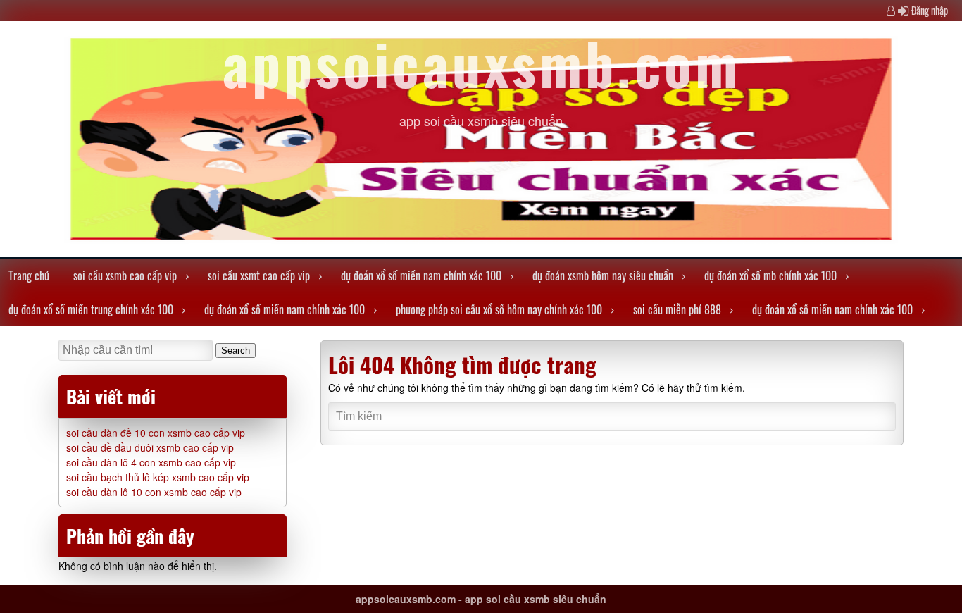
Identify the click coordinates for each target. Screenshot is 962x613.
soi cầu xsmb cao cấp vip (125, 275)
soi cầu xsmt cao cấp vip (259, 275)
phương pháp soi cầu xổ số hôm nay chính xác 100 (499, 309)
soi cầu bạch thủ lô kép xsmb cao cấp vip (157, 477)
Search (235, 350)
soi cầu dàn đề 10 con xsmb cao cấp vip (155, 433)
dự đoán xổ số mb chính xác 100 (770, 275)
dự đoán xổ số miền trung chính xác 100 (90, 309)
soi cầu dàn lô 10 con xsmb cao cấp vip (154, 492)
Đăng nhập (929, 10)
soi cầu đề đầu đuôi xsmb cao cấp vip (150, 447)
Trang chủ (28, 275)
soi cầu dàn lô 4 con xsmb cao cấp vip (151, 462)
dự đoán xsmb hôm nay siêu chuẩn (602, 275)
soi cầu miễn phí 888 (677, 309)
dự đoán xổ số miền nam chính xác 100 (421, 275)
